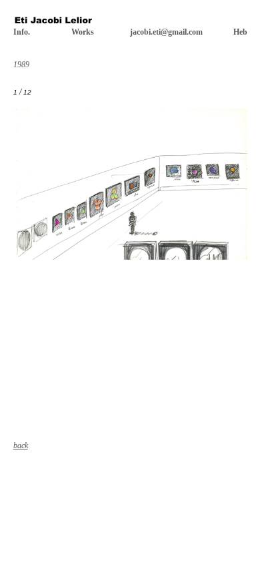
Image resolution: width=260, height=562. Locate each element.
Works (82, 32)
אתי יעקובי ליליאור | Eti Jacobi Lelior (53, 22)
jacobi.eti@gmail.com (166, 32)
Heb (240, 32)
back (20, 445)
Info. (21, 32)
